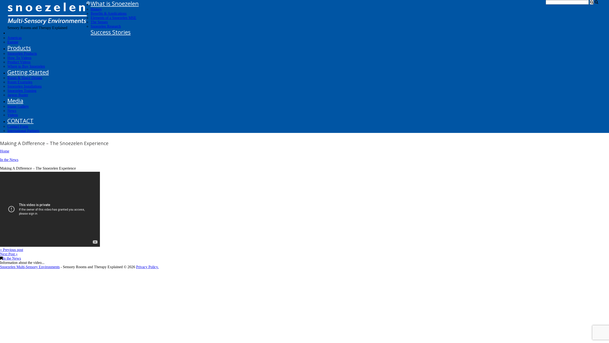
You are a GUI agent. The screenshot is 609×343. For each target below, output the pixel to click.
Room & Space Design (24, 78)
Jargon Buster (17, 95)
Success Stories (111, 32)
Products (19, 48)
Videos (12, 115)
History (96, 9)
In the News (9, 160)
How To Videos (19, 58)
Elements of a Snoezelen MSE (113, 18)
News (11, 111)
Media (15, 101)
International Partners (23, 131)
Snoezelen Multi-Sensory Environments (30, 267)
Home (4, 151)
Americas (14, 38)
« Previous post (11, 250)
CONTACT (20, 121)
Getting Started (28, 72)
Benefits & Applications (109, 13)
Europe (12, 42)
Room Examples (19, 82)
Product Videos (18, 62)
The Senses (99, 22)
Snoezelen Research (106, 26)
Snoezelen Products (22, 53)
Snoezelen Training (21, 91)
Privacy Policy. (147, 267)
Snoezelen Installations (24, 86)
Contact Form (17, 126)
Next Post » (9, 254)
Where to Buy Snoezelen (26, 66)
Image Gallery (18, 106)
